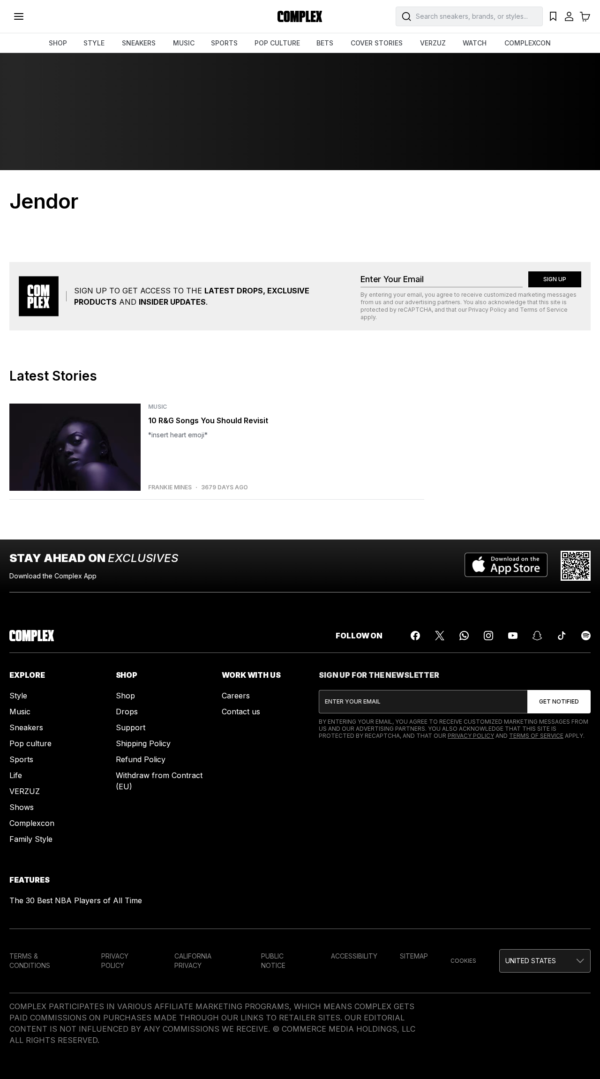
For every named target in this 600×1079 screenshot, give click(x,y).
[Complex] (300, 16)
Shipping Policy (143, 743)
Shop (125, 695)
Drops (127, 711)
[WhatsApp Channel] (464, 635)
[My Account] (569, 16)
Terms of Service (544, 309)
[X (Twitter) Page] (439, 635)
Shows (21, 807)
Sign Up (554, 279)
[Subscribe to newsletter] (559, 701)
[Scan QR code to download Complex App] (576, 566)
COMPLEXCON (527, 43)
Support (130, 727)
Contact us (241, 711)
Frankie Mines (170, 487)
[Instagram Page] (488, 635)
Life (15, 775)
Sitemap (414, 956)
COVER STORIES (377, 43)
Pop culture (30, 743)
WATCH (475, 43)
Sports (21, 759)
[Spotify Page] (586, 635)
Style (18, 695)
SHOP (58, 43)
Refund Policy (140, 759)
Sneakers (26, 727)
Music (19, 711)
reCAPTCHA (415, 309)
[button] (545, 961)
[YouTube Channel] (513, 635)
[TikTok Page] (561, 635)
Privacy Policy (487, 309)
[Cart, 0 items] (585, 16)
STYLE (94, 43)
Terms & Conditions (29, 960)
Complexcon (31, 823)
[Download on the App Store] (506, 566)
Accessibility (354, 956)
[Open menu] (18, 16)
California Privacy (192, 960)
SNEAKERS (139, 43)
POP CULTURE (277, 43)
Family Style (30, 839)
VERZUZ (433, 43)
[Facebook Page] (415, 635)
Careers (236, 695)
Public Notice (273, 960)
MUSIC (184, 43)
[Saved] (553, 16)
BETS (324, 43)
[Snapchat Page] (537, 635)
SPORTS (224, 43)
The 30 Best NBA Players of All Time (75, 900)
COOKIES (463, 960)
